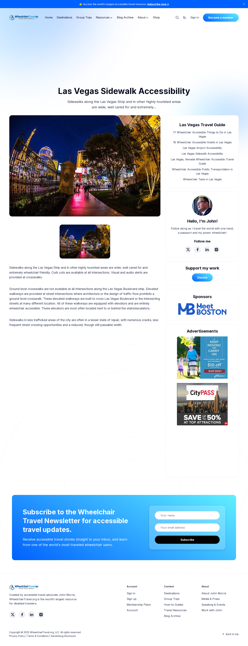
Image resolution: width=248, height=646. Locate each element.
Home (49, 17)
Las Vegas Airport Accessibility (202, 148)
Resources (102, 17)
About (141, 17)
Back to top (232, 634)
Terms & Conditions (38, 636)
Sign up (131, 599)
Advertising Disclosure (63, 636)
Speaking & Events (213, 604)
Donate (202, 277)
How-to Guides (173, 604)
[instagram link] (216, 249)
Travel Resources (175, 610)
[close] (244, 4)
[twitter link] (188, 249)
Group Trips (84, 17)
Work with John (211, 610)
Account (132, 610)
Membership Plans (139, 604)
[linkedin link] (207, 249)
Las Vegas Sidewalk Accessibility (202, 153)
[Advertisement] (124, 49)
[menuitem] (49, 17)
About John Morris (213, 593)
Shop (156, 17)
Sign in (194, 17)
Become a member (220, 17)
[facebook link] (197, 249)
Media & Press (210, 599)
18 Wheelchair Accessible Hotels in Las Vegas (202, 142)
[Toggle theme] (184, 17)
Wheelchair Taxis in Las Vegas (202, 179)
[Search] (177, 17)
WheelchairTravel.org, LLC (44, 632)
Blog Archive (125, 17)
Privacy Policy (17, 636)
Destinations (64, 17)
